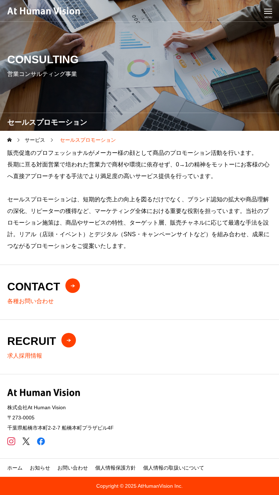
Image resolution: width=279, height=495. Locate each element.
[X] (26, 441)
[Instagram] (11, 441)
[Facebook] (40, 441)
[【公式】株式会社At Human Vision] (43, 10)
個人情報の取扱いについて (173, 468)
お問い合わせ (72, 468)
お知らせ (40, 468)
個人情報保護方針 (115, 468)
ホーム (15, 468)
